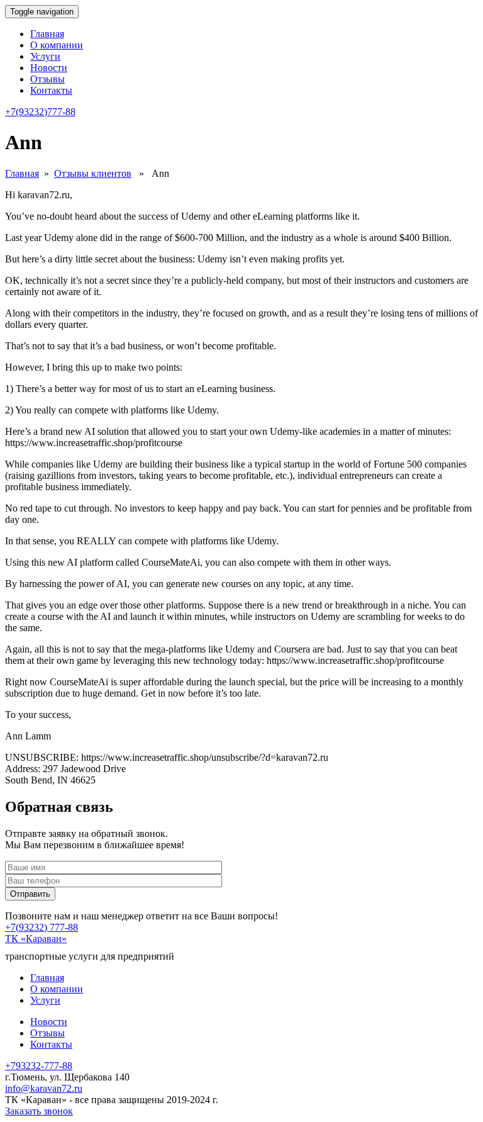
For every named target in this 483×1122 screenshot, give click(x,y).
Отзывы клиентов (92, 173)
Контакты (51, 90)
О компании (56, 45)
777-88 (40, 111)
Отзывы (47, 79)
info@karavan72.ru (43, 1088)
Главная (47, 33)
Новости (48, 67)
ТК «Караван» (36, 938)
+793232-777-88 (38, 1065)
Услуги (45, 56)
